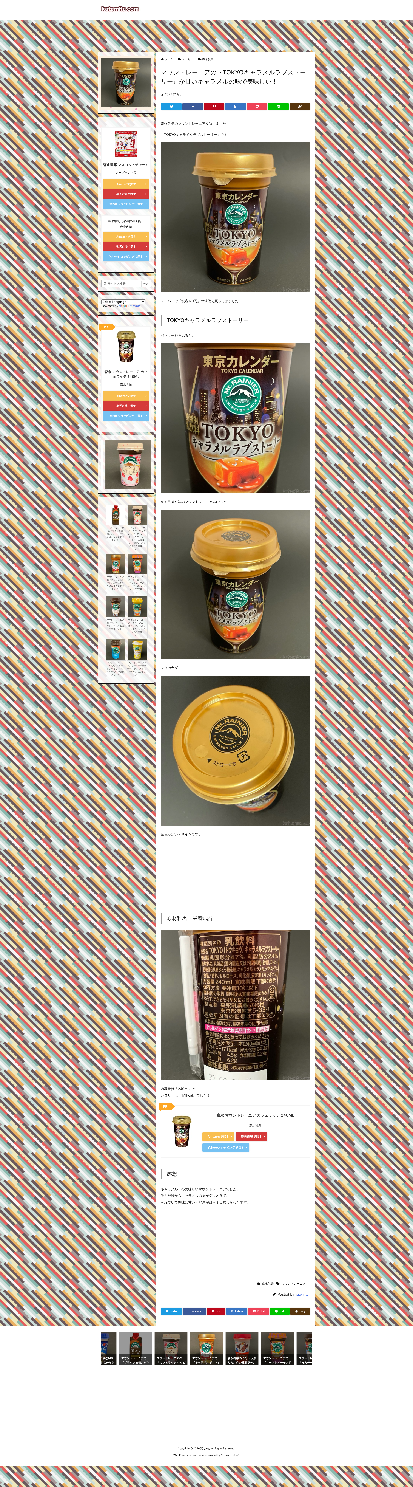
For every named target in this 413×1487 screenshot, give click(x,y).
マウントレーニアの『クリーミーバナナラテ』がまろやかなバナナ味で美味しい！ (136, 668)
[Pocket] (257, 106)
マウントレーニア (294, 1283)
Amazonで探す (218, 1136)
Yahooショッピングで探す (226, 1147)
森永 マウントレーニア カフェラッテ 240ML (255, 1115)
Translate (134, 306)
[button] (108, 460)
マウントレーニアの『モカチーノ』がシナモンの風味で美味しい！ (115, 624)
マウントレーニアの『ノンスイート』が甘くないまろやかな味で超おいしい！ (115, 668)
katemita (301, 1294)
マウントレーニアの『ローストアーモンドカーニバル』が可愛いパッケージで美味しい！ (136, 584)
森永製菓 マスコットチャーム (126, 165)
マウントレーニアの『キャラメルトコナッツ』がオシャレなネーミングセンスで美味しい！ (136, 627)
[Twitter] (171, 106)
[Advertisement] (206, 33)
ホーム (169, 59)
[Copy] (300, 106)
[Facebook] (192, 106)
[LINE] (278, 106)
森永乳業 (207, 59)
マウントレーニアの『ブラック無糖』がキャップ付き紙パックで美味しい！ (115, 534)
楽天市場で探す (251, 1136)
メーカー (187, 59)
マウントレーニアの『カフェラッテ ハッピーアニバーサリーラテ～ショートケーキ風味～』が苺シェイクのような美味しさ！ (136, 538)
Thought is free (230, 1455)
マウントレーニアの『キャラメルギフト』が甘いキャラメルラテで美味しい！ (115, 583)
